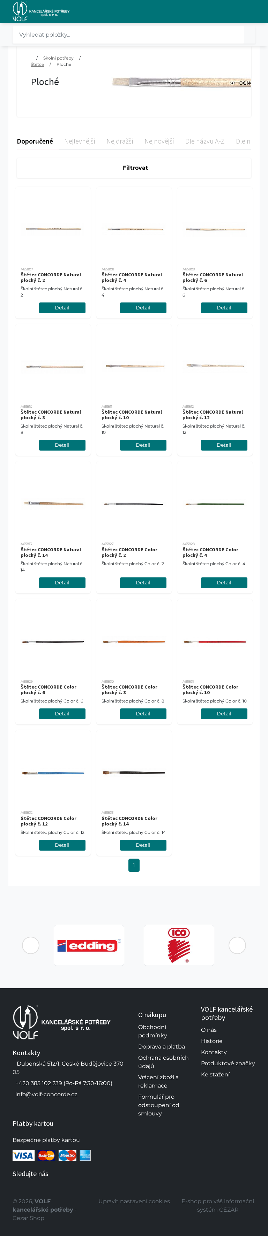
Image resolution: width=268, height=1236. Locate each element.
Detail (62, 308)
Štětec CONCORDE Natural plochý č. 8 (51, 415)
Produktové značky (228, 1063)
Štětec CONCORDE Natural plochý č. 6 (213, 277)
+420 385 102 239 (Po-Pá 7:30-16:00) (63, 1083)
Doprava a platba (161, 1046)
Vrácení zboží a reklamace (158, 1081)
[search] (249, 35)
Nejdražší (119, 141)
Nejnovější (159, 141)
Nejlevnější (79, 141)
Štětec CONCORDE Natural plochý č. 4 (132, 277)
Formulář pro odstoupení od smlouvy (158, 1105)
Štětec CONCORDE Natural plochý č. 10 (132, 415)
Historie (212, 1041)
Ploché (64, 64)
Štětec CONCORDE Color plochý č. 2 (129, 552)
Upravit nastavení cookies (134, 1201)
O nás (209, 1030)
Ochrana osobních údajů (163, 1061)
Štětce (37, 64)
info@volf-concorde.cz (46, 1094)
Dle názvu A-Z (205, 141)
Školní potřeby (58, 58)
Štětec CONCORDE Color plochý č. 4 (210, 552)
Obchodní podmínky (152, 1031)
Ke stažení (215, 1074)
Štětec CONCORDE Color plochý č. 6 (48, 690)
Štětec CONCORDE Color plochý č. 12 (48, 821)
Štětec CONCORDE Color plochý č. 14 (129, 821)
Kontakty (214, 1052)
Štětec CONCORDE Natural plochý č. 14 (51, 552)
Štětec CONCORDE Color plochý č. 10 (210, 690)
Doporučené (35, 141)
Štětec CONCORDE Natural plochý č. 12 (213, 415)
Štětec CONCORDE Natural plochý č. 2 (51, 277)
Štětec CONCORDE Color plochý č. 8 (129, 690)
